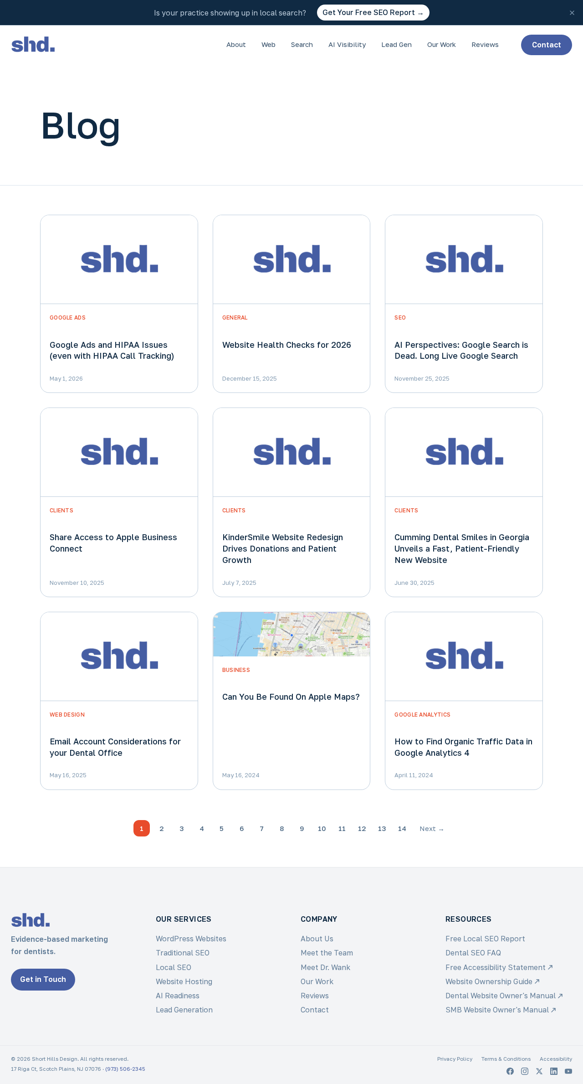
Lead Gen (396, 44)
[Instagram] (524, 1071)
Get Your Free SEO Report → (373, 12)
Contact (546, 44)
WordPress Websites (191, 938)
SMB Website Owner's (497, 1009)
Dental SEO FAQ (473, 952)
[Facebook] (510, 1071)
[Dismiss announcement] (572, 12)
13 (382, 828)
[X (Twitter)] (539, 1071)
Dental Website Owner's (500, 995)
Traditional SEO (183, 952)
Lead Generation (184, 1009)
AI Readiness (177, 995)
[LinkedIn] (553, 1071)
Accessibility (556, 1059)
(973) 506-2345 (125, 1069)
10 (322, 828)
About (236, 44)
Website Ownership (488, 981)
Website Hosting (184, 981)
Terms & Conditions (506, 1059)
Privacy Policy (454, 1059)
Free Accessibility (495, 967)
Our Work (441, 44)
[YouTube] (568, 1071)
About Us (317, 938)
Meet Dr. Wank (325, 967)
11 (342, 828)
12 (362, 828)
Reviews (485, 44)
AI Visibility (347, 44)
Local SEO (173, 967)
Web (268, 44)
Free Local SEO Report (485, 938)
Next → (432, 828)
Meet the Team (327, 952)
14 (402, 828)
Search (302, 44)
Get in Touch (43, 979)
